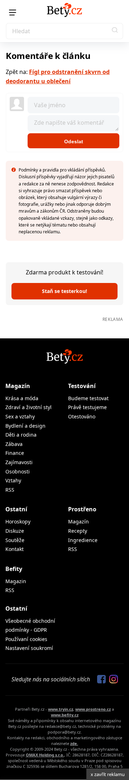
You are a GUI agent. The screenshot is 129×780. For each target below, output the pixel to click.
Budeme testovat (88, 398)
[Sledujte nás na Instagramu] (112, 679)
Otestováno (81, 416)
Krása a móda (21, 398)
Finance (14, 452)
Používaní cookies (26, 639)
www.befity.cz (64, 714)
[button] (115, 31)
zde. (74, 743)
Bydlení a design (25, 425)
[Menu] (13, 12)
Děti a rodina (21, 434)
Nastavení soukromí (29, 648)
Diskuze (14, 530)
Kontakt (14, 549)
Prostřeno (82, 509)
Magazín (17, 386)
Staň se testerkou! (64, 291)
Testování (82, 386)
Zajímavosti (19, 462)
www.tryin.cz (60, 709)
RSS (9, 489)
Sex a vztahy (20, 416)
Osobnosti (17, 471)
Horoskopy (17, 521)
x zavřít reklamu (108, 774)
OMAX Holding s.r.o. (45, 754)
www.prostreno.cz (93, 709)
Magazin (15, 581)
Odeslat (73, 141)
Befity (13, 569)
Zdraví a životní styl (28, 407)
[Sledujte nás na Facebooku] (100, 679)
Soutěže (14, 540)
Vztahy (13, 480)
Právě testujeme (87, 407)
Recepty (77, 530)
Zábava (14, 444)
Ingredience (82, 540)
